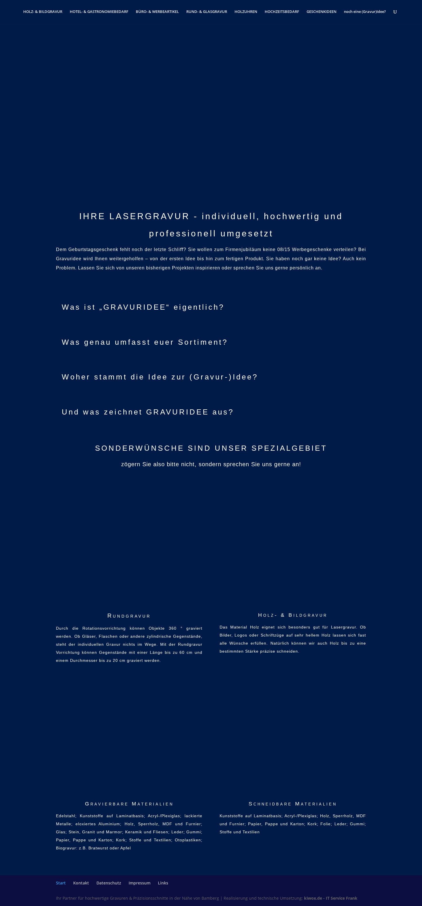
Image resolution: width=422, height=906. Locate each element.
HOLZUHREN (246, 11)
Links (163, 883)
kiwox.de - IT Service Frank (330, 898)
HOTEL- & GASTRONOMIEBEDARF (99, 11)
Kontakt (81, 883)
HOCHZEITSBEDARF (282, 11)
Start (61, 883)
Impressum (139, 883)
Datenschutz (108, 883)
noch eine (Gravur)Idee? (365, 11)
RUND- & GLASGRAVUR (206, 11)
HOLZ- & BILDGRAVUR (42, 11)
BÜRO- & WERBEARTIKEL (157, 11)
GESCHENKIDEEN (321, 11)
